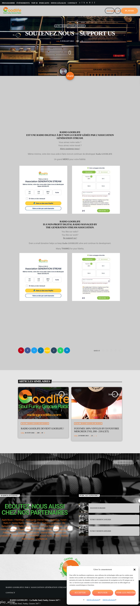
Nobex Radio (18, 523)
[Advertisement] (70, 106)
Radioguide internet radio (37, 520)
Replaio (30, 529)
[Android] (92, 2)
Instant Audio (46, 535)
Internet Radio (47, 532)
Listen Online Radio (43, 529)
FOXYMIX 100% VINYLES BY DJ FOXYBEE (96, 430)
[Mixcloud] (84, 2)
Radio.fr (7, 523)
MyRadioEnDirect (20, 535)
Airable (56, 535)
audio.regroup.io (61, 529)
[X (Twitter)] (79, 2)
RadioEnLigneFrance (51, 523)
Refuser (102, 593)
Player (129, 11)
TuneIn (63, 520)
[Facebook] (89, 2)
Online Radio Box (33, 523)
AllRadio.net (60, 532)
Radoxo (59, 526)
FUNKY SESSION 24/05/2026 (100, 531)
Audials (64, 535)
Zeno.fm (22, 532)
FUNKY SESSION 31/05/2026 (100, 519)
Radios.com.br (9, 532)
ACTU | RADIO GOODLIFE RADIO (69, 26)
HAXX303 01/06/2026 (97, 508)
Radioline (54, 520)
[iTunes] (87, 2)
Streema (35, 526)
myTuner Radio (47, 526)
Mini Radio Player (22, 526)
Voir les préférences (126, 593)
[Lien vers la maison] (12, 11)
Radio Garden (28, 539)
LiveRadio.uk (41, 539)
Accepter (80, 593)
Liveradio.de (5, 535)
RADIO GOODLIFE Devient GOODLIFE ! (42, 428)
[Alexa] (94, 2)
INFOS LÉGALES (93, 600)
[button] (134, 569)
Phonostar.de (33, 532)
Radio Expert (19, 529)
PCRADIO (34, 535)
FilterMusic (19, 520)
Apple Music (7, 520)
